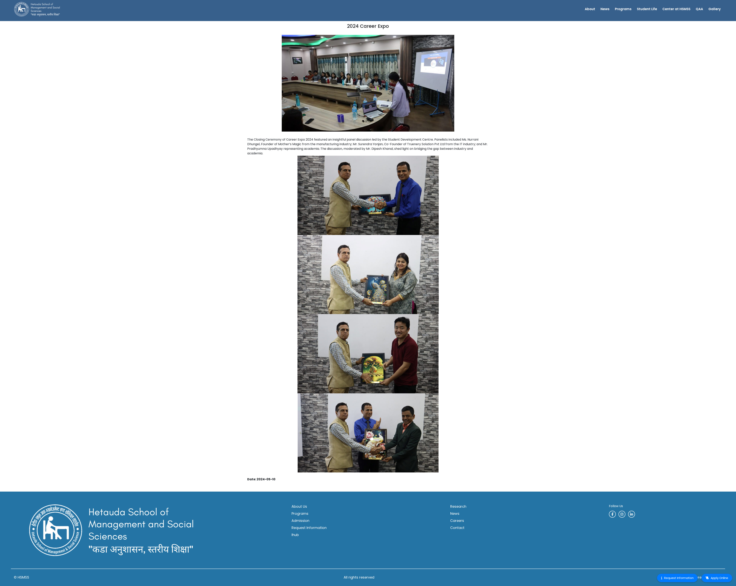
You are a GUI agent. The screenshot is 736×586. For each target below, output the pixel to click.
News (605, 9)
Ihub (295, 534)
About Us (299, 506)
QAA (699, 9)
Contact (457, 527)
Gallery (714, 9)
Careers (457, 520)
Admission (300, 520)
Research (458, 506)
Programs (300, 513)
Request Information (309, 527)
